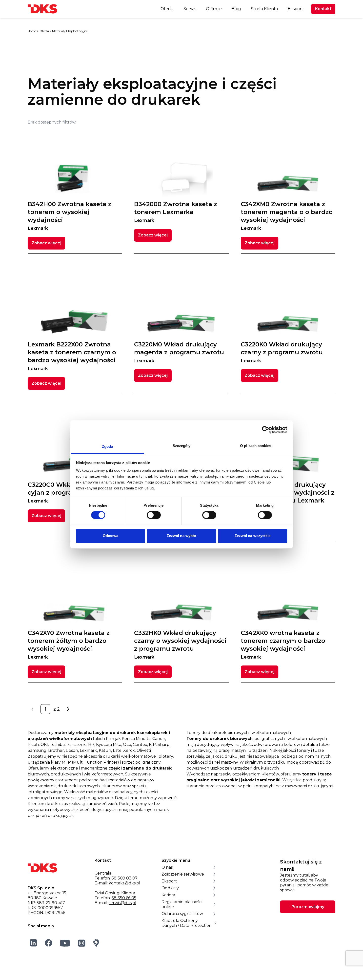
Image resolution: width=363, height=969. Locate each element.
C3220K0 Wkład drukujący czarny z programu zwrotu (282, 352)
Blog (236, 8)
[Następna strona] (68, 709)
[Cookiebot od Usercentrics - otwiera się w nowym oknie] (265, 429)
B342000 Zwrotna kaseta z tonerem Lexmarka (175, 211)
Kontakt (323, 8)
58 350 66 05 (124, 898)
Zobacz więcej (46, 243)
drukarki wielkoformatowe (129, 756)
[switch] (154, 515)
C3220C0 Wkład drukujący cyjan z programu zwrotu (68, 492)
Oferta (167, 8)
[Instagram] (81, 943)
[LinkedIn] (33, 943)
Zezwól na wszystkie (253, 536)
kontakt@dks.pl (124, 883)
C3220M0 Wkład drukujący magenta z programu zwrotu (179, 352)
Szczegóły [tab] (182, 446)
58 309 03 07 (125, 878)
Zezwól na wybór (182, 536)
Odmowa (111, 536)
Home (32, 31)
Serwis (189, 8)
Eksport (295, 8)
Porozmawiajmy (307, 906)
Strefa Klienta (264, 8)
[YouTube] (65, 943)
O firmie (214, 8)
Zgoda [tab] (107, 446)
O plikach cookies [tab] (255, 446)
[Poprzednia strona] (33, 709)
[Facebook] (48, 942)
